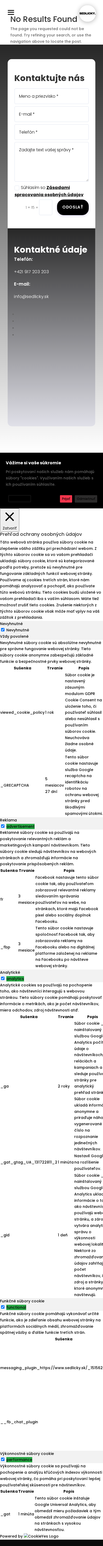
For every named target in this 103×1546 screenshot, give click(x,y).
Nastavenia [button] (19, 498)
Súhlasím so (49, 191)
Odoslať (72, 207)
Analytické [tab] (10, 972)
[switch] (2, 826)
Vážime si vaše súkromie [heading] (33, 463)
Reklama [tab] (8, 820)
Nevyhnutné (17, 630)
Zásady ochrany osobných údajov (34, 491)
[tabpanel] (51, 728)
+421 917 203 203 (31, 271)
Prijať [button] (66, 499)
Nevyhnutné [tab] (11, 623)
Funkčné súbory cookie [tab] (22, 1301)
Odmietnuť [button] (86, 499)
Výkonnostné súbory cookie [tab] (27, 1453)
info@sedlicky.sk (31, 296)
